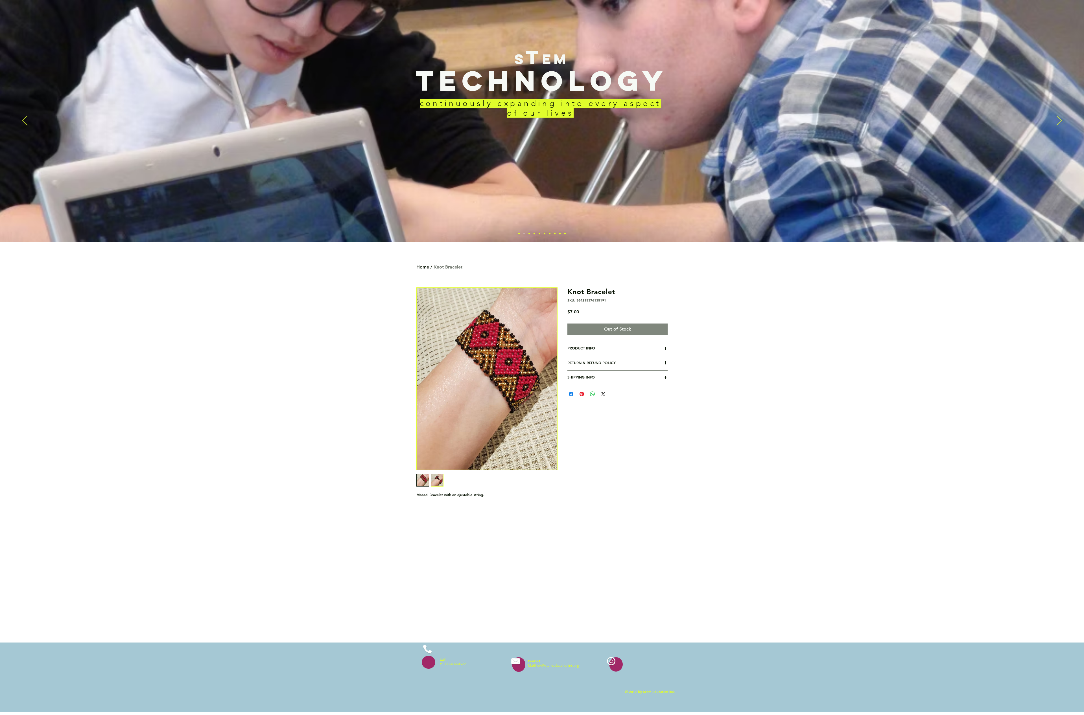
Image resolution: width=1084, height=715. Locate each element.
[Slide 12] (560, 233)
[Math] (534, 233)
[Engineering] (529, 233)
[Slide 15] (565, 233)
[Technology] (524, 233)
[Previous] (24, 121)
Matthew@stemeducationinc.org (553, 665)
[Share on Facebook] (571, 394)
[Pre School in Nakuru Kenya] (544, 233)
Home (422, 267)
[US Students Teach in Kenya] (549, 233)
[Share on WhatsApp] (592, 394)
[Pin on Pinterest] (581, 394)
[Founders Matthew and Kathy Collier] (539, 233)
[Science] (519, 233)
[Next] (1059, 121)
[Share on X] (603, 394)
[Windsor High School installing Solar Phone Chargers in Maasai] (555, 233)
